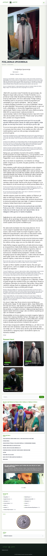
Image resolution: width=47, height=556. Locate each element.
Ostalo (26, 503)
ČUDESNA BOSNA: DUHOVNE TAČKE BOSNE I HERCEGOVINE (16, 450)
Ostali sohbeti (7, 503)
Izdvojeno (6, 501)
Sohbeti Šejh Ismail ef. (8, 509)
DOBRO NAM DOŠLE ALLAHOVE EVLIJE (11, 445)
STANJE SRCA (6, 441)
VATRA (4, 452)
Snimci (26, 505)
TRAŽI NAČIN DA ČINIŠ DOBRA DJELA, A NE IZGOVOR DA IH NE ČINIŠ (18, 438)
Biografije (6, 496)
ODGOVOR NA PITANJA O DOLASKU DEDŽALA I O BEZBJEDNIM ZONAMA (19, 443)
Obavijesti (27, 501)
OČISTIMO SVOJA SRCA (8, 454)
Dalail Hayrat (27, 496)
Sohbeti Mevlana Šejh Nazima (31, 507)
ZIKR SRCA (5, 459)
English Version (7, 499)
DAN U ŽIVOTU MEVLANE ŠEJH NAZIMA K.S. (12, 457)
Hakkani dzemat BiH (29, 499)
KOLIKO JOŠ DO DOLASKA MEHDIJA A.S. (12, 447)
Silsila (5, 505)
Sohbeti (5, 507)
